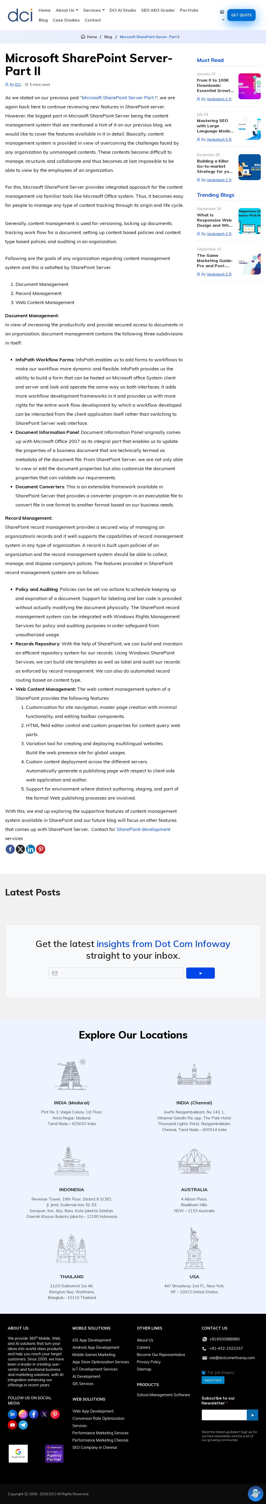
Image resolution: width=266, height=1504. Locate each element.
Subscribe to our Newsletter (218, 1401)
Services (92, 10)
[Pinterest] (40, 849)
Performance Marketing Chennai (100, 1440)
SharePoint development (143, 829)
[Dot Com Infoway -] (20, 15)
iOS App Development (91, 1340)
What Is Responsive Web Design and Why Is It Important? (214, 222)
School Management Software (163, 1395)
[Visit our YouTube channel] (12, 1425)
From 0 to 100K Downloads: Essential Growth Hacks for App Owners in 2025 (215, 90)
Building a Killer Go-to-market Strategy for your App (215, 168)
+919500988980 (224, 1339)
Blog (43, 20)
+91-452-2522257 (226, 1348)
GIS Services (83, 1383)
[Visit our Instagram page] (23, 1414)
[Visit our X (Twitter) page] (44, 1414)
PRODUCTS (148, 1384)
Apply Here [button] (213, 1380)
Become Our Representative (161, 1354)
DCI (18, 84)
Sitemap (144, 1369)
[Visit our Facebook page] (33, 1414)
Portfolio (189, 10)
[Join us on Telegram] (23, 1425)
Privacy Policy (149, 1362)
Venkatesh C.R (219, 99)
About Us (65, 10)
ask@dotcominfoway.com (232, 1357)
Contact (93, 20)
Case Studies (66, 20)
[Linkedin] (30, 849)
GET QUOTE (241, 15)
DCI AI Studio (123, 10)
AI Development (86, 1376)
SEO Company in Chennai (94, 1447)
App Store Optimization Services (100, 1362)
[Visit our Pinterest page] (55, 1414)
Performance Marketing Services (100, 1433)
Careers (143, 1347)
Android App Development (95, 1347)
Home (45, 10)
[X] (20, 849)
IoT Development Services (95, 1369)
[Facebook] (10, 849)
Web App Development (93, 1411)
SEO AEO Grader (158, 10)
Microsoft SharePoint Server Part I (119, 98)
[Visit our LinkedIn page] (12, 1414)
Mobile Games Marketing (93, 1354)
